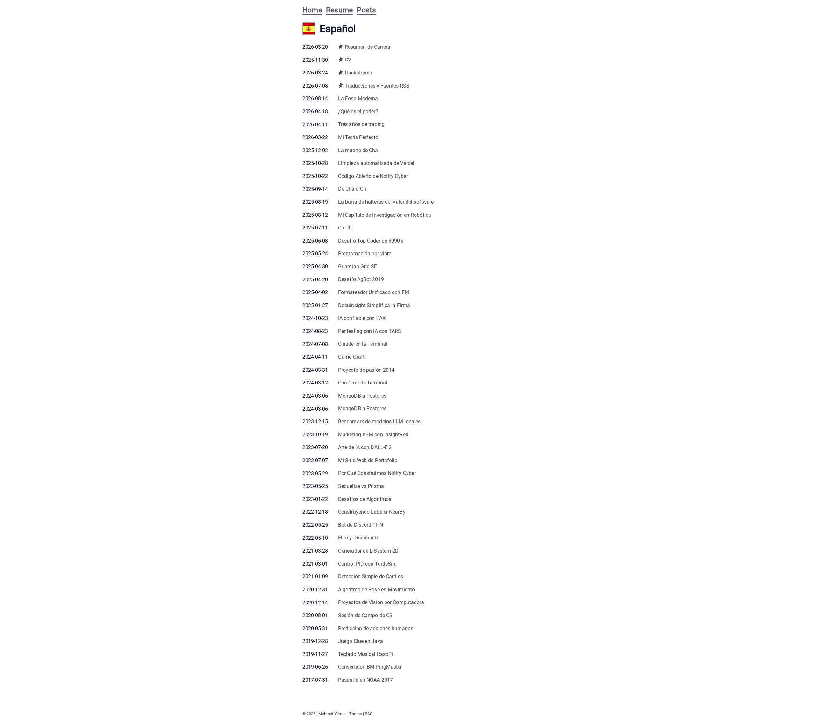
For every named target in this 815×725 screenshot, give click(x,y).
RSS (368, 713)
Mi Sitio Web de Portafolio (368, 460)
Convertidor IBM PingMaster (370, 667)
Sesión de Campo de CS (365, 615)
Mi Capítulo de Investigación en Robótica (384, 215)
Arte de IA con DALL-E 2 (365, 447)
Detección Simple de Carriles (370, 577)
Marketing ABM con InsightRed (373, 435)
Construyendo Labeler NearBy (372, 512)
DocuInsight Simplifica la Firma (374, 305)
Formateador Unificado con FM (373, 292)
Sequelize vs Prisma (361, 486)
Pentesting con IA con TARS (369, 331)
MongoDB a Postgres (362, 396)
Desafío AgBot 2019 (361, 279)
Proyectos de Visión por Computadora (381, 602)
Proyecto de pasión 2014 (366, 370)
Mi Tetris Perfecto (358, 137)
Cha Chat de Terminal (362, 383)
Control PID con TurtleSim (367, 564)
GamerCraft (351, 357)
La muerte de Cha (358, 150)
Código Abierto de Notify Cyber (373, 176)
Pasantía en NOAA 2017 (365, 680)
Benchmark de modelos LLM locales (379, 422)
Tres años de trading (361, 124)
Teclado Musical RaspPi (365, 654)
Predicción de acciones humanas (375, 628)
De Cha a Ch (352, 189)
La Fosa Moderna (358, 98)
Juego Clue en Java (360, 641)
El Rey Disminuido (358, 538)
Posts (366, 10)
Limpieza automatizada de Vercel (376, 163)
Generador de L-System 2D (368, 551)
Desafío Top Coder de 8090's (370, 241)
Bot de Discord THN (360, 525)
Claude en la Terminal (362, 344)
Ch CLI (345, 228)
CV (348, 60)
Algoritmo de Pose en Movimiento (376, 590)
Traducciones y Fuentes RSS (377, 86)
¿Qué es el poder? (358, 112)
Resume (339, 10)
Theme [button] (355, 713)
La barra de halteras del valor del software (386, 202)
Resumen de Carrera (368, 47)
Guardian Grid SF (357, 267)
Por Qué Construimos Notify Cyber (377, 473)
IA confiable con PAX (362, 318)
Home (312, 10)
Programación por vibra (365, 253)
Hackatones (358, 73)
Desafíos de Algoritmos (364, 499)
